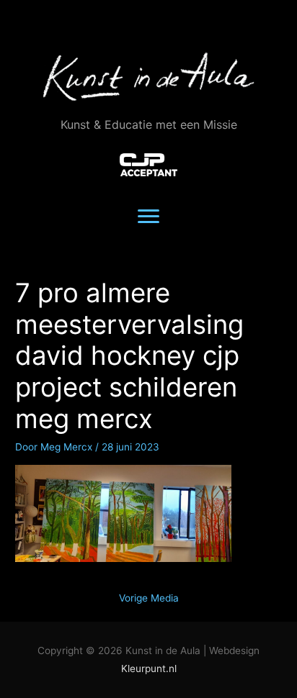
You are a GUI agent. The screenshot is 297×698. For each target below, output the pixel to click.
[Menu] (148, 216)
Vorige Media (149, 598)
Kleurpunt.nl (149, 668)
